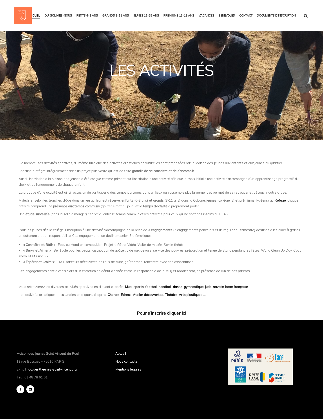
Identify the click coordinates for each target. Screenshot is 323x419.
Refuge (280, 200)
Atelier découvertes (147, 295)
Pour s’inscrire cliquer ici (161, 313)
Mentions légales (128, 369)
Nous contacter (127, 361)
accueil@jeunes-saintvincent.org (52, 369)
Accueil (120, 353)
